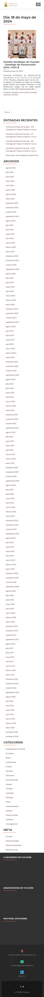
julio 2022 (9, 384)
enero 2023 (10, 357)
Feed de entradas (12, 841)
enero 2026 (10, 199)
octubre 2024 (11, 265)
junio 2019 (10, 547)
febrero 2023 (11, 353)
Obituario (9, 819)
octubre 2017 (11, 635)
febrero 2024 (11, 300)
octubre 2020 (11, 476)
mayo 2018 (10, 604)
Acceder (9, 836)
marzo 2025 (10, 243)
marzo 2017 (10, 666)
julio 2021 (9, 437)
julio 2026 (9, 172)
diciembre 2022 (12, 362)
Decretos (9, 771)
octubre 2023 (11, 318)
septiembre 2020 (12, 481)
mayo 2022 (10, 392)
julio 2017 (9, 648)
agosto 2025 (11, 221)
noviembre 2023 (12, 313)
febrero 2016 (11, 723)
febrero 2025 (11, 247)
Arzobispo (33, 92)
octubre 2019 (11, 529)
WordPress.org (12, 850)
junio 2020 (10, 494)
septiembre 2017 (12, 639)
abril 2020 (10, 503)
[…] (35, 89)
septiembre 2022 (12, 375)
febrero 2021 (11, 459)
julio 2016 (9, 701)
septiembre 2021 (12, 428)
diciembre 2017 (12, 626)
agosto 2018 (11, 591)
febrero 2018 (11, 617)
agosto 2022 (11, 379)
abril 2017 (10, 661)
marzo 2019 (10, 560)
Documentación (12, 780)
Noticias (9, 811)
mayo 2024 (10, 287)
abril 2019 (10, 556)
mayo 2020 (10, 498)
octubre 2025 (11, 212)
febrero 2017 (11, 670)
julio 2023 (9, 331)
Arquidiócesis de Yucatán (20, 92)
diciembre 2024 (12, 256)
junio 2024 (10, 282)
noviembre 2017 (12, 630)
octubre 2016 (11, 688)
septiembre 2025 (12, 216)
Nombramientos (12, 806)
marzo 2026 (10, 190)
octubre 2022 (11, 370)
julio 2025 (9, 225)
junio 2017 (10, 653)
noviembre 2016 (12, 683)
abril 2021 (10, 450)
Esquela (9, 784)
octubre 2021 (11, 423)
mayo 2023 (10, 340)
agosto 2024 (11, 273)
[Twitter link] (23, 986)
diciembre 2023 (12, 309)
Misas (8, 802)
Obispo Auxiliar (12, 815)
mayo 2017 (10, 657)
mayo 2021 (10, 445)
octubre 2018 (11, 582)
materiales (10, 793)
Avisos (8, 758)
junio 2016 (10, 705)
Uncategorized (11, 824)
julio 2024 (9, 278)
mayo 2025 (10, 234)
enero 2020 (10, 516)
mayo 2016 (10, 710)
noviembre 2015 (12, 736)
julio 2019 (9, 542)
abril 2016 (10, 714)
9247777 (22, 976)
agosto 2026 (11, 168)
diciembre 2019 (12, 520)
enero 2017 (10, 675)
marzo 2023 (10, 348)
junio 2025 (10, 229)
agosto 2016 (11, 697)
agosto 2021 (11, 432)
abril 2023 (10, 344)
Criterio (9, 766)
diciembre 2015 (12, 732)
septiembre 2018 (12, 586)
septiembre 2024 (12, 269)
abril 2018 (10, 608)
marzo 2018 (10, 613)
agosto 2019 (11, 538)
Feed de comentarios (14, 845)
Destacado (7, 94)
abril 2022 (10, 397)
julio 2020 (9, 489)
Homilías (15, 94)
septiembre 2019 (12, 534)
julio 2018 (9, 595)
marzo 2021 (10, 454)
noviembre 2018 (12, 578)
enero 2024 (10, 304)
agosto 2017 (11, 644)
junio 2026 (10, 177)
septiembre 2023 (12, 322)
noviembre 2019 (12, 525)
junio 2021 (10, 441)
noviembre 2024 (12, 260)
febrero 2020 (11, 511)
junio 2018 (10, 600)
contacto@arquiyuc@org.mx (22, 965)
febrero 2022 (11, 406)
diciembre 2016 (12, 679)
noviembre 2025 (12, 207)
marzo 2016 (10, 719)
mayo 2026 (10, 181)
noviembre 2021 (12, 419)
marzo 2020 (10, 507)
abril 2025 (10, 238)
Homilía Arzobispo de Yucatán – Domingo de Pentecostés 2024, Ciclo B (21, 65)
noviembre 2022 (12, 366)
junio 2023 (10, 335)
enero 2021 (10, 463)
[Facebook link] (20, 986)
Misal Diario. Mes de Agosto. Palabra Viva (22, 155)
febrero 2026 (11, 194)
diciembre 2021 (12, 415)
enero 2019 (10, 569)
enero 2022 (10, 410)
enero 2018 (10, 622)
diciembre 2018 (12, 573)
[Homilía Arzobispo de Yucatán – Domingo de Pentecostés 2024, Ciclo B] (22, 44)
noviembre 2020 (12, 472)
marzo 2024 (10, 296)
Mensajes (9, 797)
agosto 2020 (11, 485)
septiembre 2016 (12, 692)
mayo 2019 (10, 551)
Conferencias (11, 762)
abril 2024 (10, 291)
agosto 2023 (11, 326)
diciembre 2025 (12, 203)
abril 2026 (10, 185)
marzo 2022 (10, 401)
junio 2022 (10, 388)
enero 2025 (10, 251)
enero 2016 (10, 727)
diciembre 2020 (12, 467)
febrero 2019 (11, 564)
